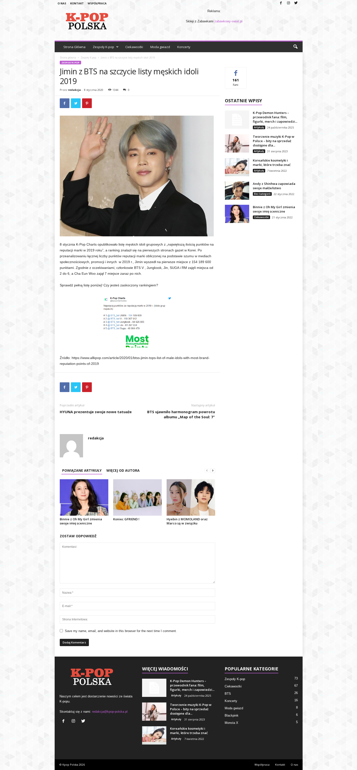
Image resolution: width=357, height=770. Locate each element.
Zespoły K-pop (103, 47)
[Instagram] (288, 3)
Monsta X (231, 723)
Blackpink (231, 715)
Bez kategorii (262, 194)
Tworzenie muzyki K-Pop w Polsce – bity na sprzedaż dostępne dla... (273, 140)
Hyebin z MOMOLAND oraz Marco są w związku (187, 521)
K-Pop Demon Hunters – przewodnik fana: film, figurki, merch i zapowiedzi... (275, 117)
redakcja (74, 90)
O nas (62, 3)
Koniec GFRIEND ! (126, 519)
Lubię (236, 71)
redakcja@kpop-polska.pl (110, 711)
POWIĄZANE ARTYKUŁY (82, 470)
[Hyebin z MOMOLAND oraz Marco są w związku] (191, 497)
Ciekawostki (134, 47)
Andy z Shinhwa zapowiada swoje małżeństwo (274, 185)
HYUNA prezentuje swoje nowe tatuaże (96, 411)
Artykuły (259, 127)
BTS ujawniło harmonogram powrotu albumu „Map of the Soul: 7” (181, 414)
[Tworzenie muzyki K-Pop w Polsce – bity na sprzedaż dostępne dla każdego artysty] (237, 143)
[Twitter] (296, 3)
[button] (295, 47)
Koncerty (183, 47)
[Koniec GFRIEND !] (137, 497)
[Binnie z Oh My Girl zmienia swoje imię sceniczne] (84, 497)
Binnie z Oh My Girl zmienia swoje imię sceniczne (81, 521)
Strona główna (68, 57)
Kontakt (77, 3)
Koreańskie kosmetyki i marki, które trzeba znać (271, 162)
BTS (228, 693)
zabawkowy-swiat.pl (228, 21)
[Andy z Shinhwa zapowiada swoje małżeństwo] (237, 190)
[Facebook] (281, 3)
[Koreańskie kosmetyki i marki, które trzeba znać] (237, 167)
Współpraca (97, 3)
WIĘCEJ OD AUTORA (123, 470)
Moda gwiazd (160, 47)
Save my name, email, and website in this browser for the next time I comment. (121, 631)
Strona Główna (74, 47)
